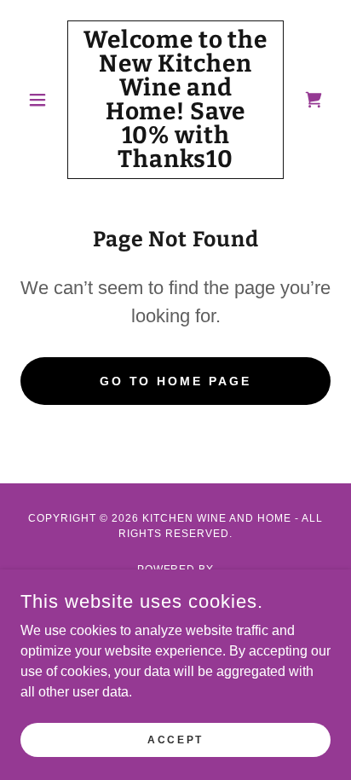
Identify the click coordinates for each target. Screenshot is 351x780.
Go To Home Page (176, 381)
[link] (176, 99)
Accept (175, 739)
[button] (43, 100)
